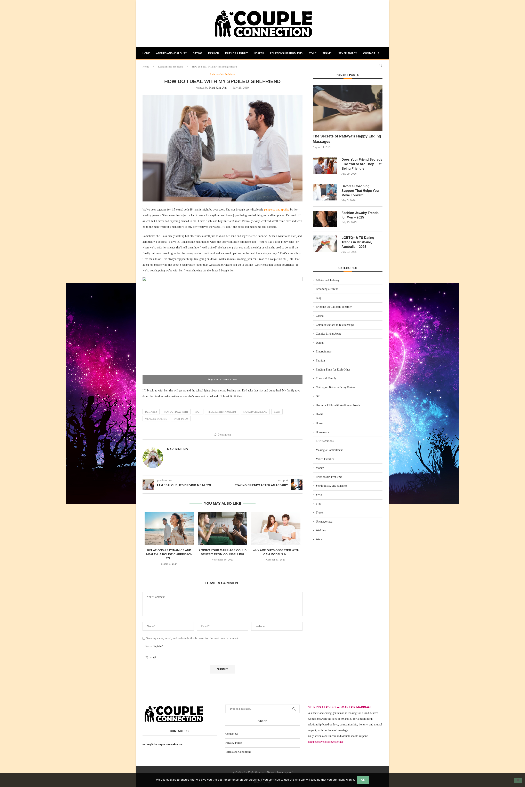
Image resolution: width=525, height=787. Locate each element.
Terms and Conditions (238, 751)
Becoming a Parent (327, 289)
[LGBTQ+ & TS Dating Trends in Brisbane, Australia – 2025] (325, 244)
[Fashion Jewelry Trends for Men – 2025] (325, 219)
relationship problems (222, 412)
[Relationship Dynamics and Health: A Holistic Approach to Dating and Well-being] (169, 528)
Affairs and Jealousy (171, 53)
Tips (318, 503)
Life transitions (324, 441)
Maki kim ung (218, 87)
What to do (181, 419)
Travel (327, 53)
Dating (197, 53)
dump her (151, 412)
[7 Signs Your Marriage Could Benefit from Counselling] (222, 528)
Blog (318, 298)
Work (319, 539)
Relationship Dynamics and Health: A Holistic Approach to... (169, 554)
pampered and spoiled (276, 209)
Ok (363, 779)
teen (277, 412)
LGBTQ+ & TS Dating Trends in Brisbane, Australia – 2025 (357, 242)
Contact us (371, 53)
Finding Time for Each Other (333, 369)
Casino (320, 315)
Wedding (321, 530)
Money (320, 467)
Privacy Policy (233, 742)
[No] (518, 780)
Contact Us (231, 733)
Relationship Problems (286, 53)
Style (312, 53)
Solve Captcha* (154, 646)
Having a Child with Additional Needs (338, 405)
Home (146, 53)
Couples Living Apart (328, 333)
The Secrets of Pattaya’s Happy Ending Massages (347, 138)
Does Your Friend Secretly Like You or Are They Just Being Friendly (361, 164)
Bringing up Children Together (334, 306)
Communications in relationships (335, 324)
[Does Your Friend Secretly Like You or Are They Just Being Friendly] (325, 165)
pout (198, 412)
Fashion (213, 53)
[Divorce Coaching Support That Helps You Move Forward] (325, 192)
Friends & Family (236, 53)
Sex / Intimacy (347, 53)
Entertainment (324, 351)
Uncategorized (324, 521)
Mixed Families (325, 459)
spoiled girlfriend (255, 412)
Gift (318, 396)
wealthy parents (156, 419)
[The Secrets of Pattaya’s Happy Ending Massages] (347, 108)
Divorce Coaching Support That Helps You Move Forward (360, 190)
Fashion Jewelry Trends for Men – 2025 (360, 215)
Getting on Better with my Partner (336, 387)
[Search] (380, 65)
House (319, 423)
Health (259, 53)
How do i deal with (176, 412)
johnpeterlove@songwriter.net (325, 741)
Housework (322, 432)
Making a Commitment (329, 450)
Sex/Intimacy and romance (331, 485)
